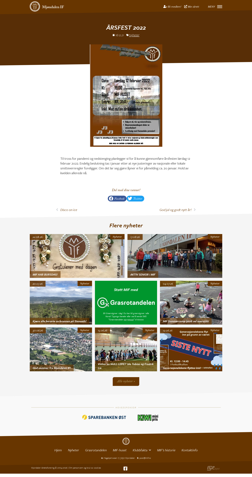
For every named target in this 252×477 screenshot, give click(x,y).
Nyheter (134, 35)
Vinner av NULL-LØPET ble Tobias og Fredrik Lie (126, 366)
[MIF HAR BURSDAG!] (77, 256)
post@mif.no (145, 457)
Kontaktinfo (190, 450)
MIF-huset (120, 450)
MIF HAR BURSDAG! (45, 274)
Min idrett (193, 6)
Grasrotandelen (96, 450)
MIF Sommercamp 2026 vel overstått (186, 321)
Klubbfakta (140, 450)
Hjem (58, 450)
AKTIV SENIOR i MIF (142, 274)
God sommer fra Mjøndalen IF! (52, 368)
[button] (117, 198)
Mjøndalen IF (53, 7)
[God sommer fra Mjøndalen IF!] (61, 349)
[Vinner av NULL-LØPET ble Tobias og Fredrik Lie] (126, 349)
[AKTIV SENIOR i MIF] (174, 256)
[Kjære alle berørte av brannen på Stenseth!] (61, 303)
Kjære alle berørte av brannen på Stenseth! (59, 321)
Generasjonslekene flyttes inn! (182, 368)
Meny (211, 6)
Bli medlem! (174, 6)
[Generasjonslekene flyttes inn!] (191, 349)
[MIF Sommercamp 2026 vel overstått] (191, 303)
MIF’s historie (166, 450)
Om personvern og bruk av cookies (85, 467)
